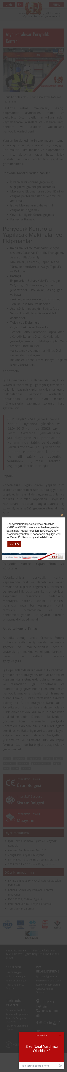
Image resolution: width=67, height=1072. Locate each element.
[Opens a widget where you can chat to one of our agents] (41, 1051)
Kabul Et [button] (14, 544)
